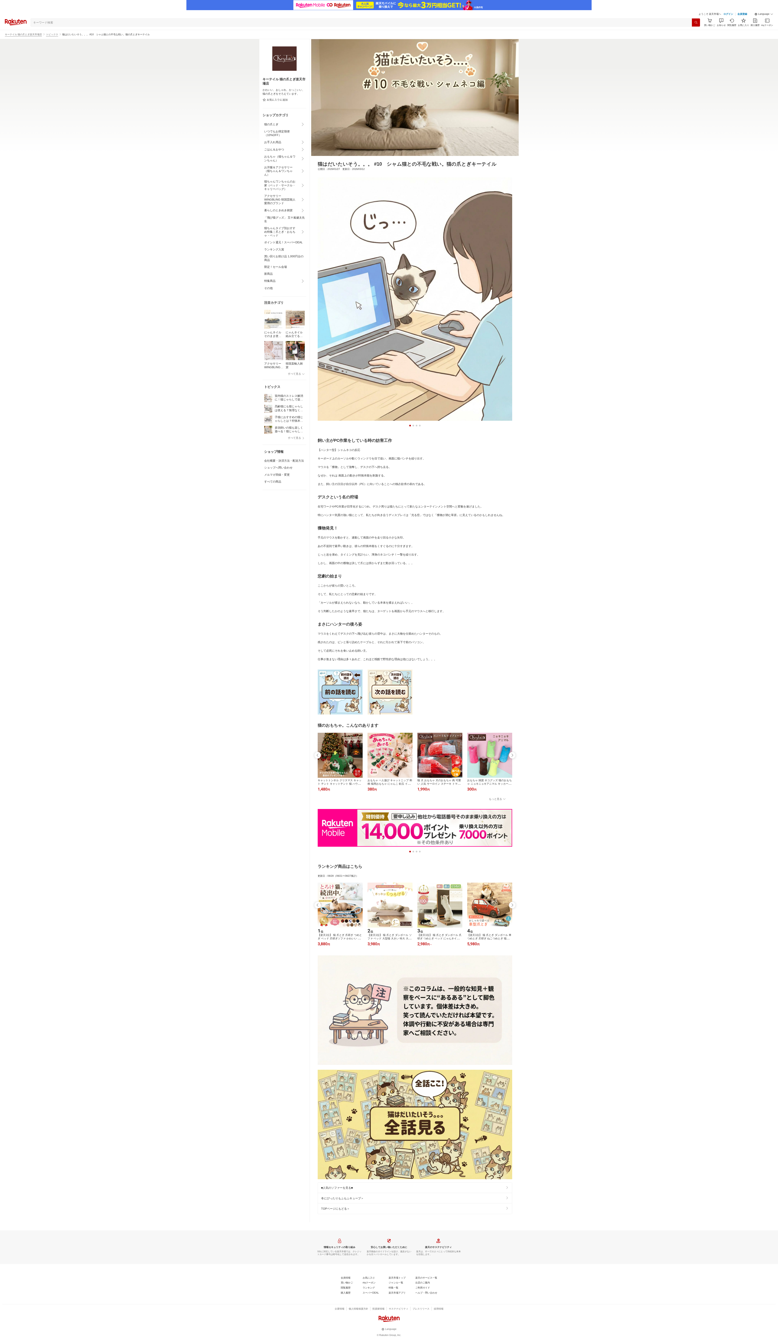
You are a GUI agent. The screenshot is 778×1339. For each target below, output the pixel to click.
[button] (763, 14)
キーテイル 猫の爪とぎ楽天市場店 (23, 34)
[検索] (696, 22)
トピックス (52, 34)
